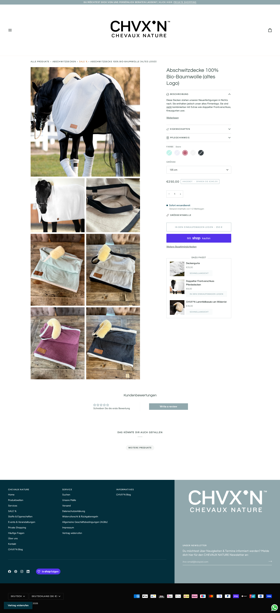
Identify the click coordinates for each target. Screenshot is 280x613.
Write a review (168, 406)
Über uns (13, 538)
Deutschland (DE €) (44, 596)
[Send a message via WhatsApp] (274, 607)
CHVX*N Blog (15, 549)
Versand (66, 505)
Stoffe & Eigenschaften (20, 516)
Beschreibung (179, 94)
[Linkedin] (28, 571)
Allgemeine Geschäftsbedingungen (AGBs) (85, 522)
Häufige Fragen (16, 533)
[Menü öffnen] (13, 30)
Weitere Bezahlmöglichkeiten (181, 246)
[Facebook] (9, 571)
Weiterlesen (172, 117)
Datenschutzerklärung (73, 511)
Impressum (68, 527)
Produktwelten (15, 500)
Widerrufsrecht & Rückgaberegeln (80, 516)
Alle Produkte (40, 61)
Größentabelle (180, 215)
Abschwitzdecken (64, 61)
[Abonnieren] (269, 561)
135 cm (173, 169)
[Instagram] (21, 571)
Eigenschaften (180, 129)
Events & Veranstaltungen (21, 522)
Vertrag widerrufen (72, 533)
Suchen (66, 494)
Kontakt (12, 543)
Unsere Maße (69, 500)
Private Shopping (185, 2)
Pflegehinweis (180, 137)
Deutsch (16, 596)
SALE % (83, 61)
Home (11, 494)
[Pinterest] (15, 571)
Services (12, 505)
